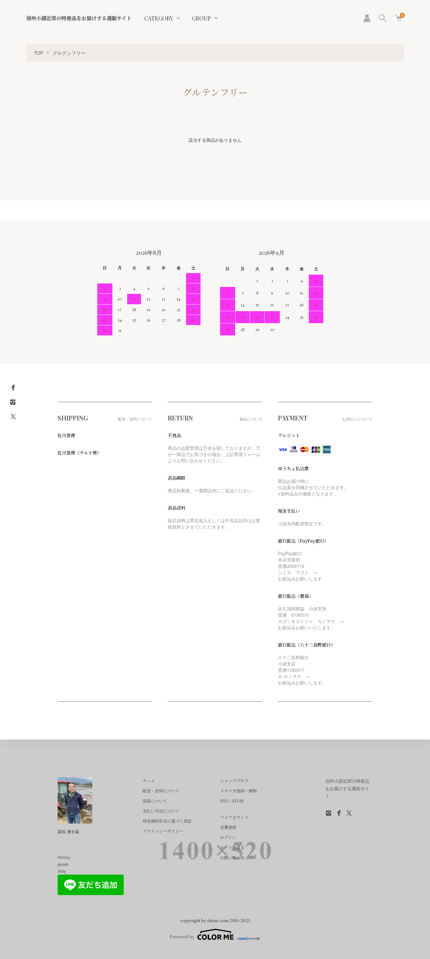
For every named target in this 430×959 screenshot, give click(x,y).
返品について (155, 801)
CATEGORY (158, 18)
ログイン (228, 837)
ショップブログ (234, 781)
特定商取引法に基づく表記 (167, 821)
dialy (62, 871)
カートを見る (232, 847)
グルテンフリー (69, 52)
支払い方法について (161, 811)
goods (63, 864)
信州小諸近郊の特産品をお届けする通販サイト (79, 18)
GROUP (201, 18)
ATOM (237, 801)
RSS (224, 801)
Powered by (182, 936)
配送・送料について (161, 791)
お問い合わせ (232, 858)
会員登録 (228, 827)
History (64, 857)
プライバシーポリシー (163, 831)
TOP (38, 52)
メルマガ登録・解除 (238, 791)
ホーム (149, 781)
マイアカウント (234, 817)
